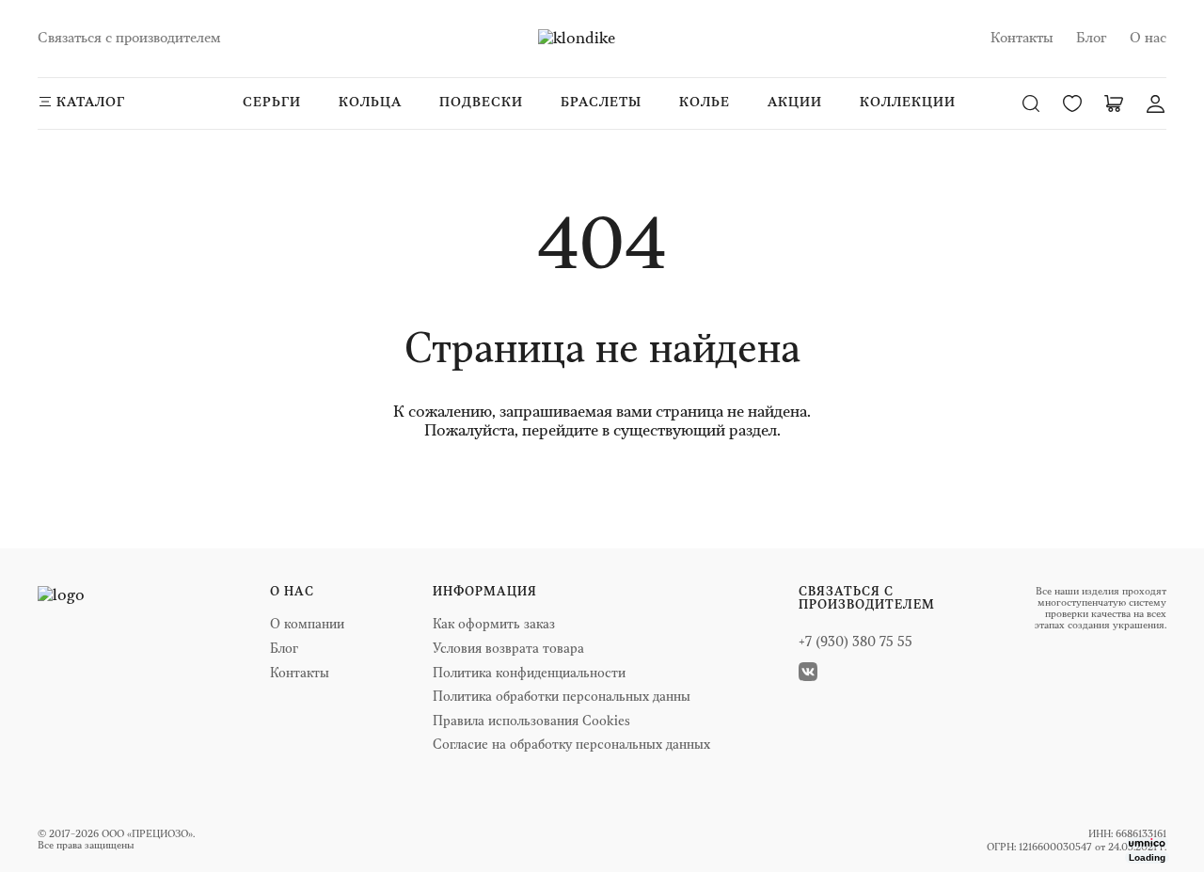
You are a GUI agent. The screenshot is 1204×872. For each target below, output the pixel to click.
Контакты (1022, 38)
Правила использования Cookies (531, 722)
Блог (1091, 38)
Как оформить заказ (494, 625)
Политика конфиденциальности (529, 674)
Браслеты (601, 102)
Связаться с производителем (129, 38)
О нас (1148, 38)
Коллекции (908, 102)
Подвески (481, 102)
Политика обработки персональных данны (561, 697)
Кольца (370, 102)
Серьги (272, 102)
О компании (307, 625)
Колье (704, 102)
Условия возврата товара (508, 649)
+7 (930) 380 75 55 (855, 643)
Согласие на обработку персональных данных (571, 745)
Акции (795, 102)
